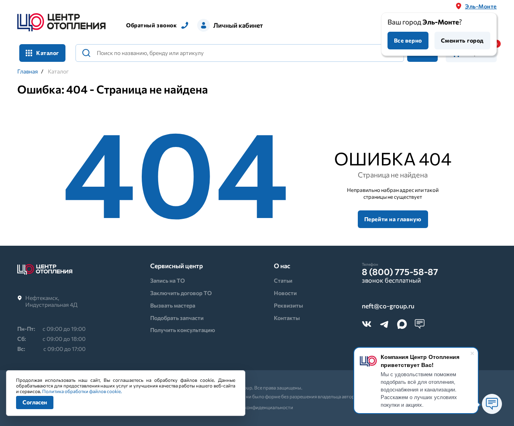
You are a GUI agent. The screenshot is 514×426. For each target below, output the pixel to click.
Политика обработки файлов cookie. (82, 391)
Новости (285, 292)
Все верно (408, 40)
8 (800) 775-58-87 (400, 272)
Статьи (283, 280)
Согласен (34, 402)
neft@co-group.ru (388, 306)
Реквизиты (288, 305)
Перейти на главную (393, 219)
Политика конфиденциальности (257, 407)
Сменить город (462, 40)
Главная (27, 71)
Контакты (287, 317)
